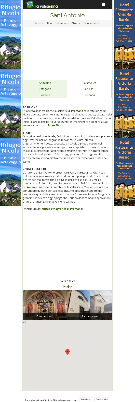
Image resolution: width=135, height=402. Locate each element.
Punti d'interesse (56, 23)
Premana (89, 95)
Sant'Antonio (91, 23)
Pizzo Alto (54, 125)
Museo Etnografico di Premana (62, 209)
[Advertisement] (67, 53)
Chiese (75, 23)
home (38, 23)
